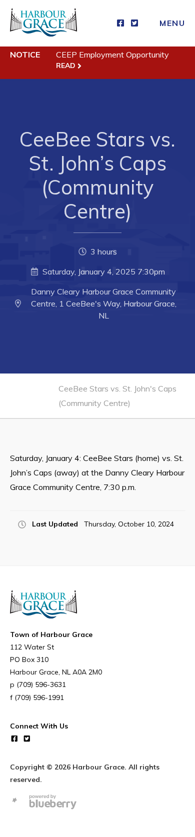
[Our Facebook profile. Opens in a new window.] (121, 23)
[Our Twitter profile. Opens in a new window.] (135, 23)
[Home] (43, 23)
